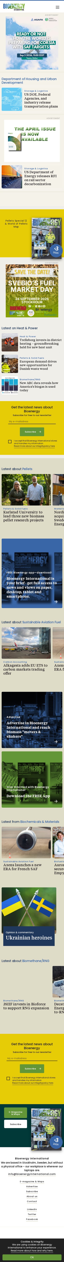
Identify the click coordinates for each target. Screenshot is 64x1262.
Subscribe (15, 1124)
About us (32, 1196)
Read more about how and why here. (32, 1250)
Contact (32, 1201)
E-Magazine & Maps (15, 1113)
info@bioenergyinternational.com (32, 1174)
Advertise (32, 1186)
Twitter (32, 1214)
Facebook (32, 1219)
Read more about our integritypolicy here (34, 446)
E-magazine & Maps (32, 1181)
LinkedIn (32, 1209)
